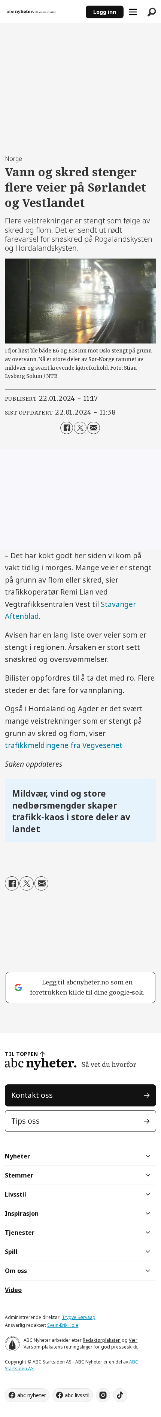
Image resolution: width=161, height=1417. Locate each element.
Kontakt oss (32, 1095)
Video (13, 1290)
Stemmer (19, 1175)
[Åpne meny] (133, 12)
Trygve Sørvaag (78, 1317)
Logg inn (104, 11)
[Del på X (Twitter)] (80, 428)
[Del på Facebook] (66, 428)
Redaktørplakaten (102, 1340)
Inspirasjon (22, 1213)
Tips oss (25, 1121)
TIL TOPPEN (21, 1053)
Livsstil (15, 1194)
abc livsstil (77, 1395)
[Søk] (151, 12)
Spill (11, 1251)
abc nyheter (31, 1395)
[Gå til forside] (43, 12)
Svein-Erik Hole (62, 1325)
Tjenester (19, 1232)
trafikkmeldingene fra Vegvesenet (63, 745)
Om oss (16, 1271)
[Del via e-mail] (93, 428)
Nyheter (17, 1156)
